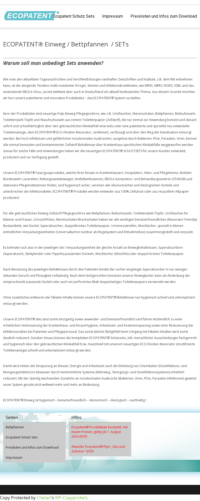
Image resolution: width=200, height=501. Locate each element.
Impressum (112, 16)
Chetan (44, 497)
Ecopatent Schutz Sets (74, 16)
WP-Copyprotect (71, 497)
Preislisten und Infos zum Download (163, 16)
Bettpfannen (15, 427)
